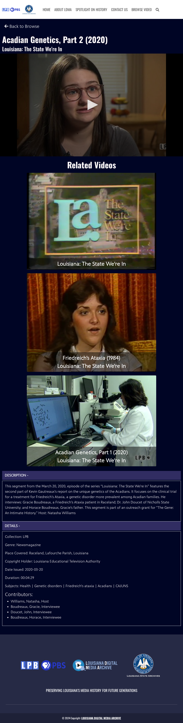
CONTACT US (119, 9)
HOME (46, 9)
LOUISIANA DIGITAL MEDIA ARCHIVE (101, 718)
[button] (157, 9)
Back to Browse (23, 26)
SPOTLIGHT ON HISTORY (91, 9)
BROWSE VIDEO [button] (142, 9)
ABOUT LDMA (63, 9)
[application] (91, 105)
